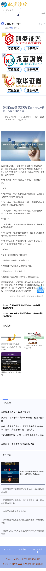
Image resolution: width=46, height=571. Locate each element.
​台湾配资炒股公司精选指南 (14, 511)
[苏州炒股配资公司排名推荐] (11, 361)
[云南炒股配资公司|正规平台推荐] (34, 337)
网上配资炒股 (37, 550)
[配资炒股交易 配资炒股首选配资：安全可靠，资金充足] (10, 472)
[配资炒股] (14, 4)
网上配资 (7, 549)
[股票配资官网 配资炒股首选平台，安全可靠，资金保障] (11, 337)
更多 (40, 23)
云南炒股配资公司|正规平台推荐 (15, 411)
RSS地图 (27, 559)
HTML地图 (35, 559)
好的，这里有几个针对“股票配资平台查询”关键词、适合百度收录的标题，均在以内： (22, 428)
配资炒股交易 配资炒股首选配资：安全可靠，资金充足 (32, 472)
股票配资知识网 (29, 563)
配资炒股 (22, 549)
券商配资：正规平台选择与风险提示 (17, 444)
